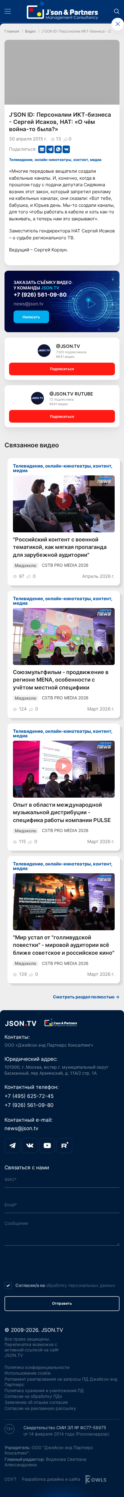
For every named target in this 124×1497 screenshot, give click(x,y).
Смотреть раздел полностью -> (86, 996)
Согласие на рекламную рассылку (40, 1408)
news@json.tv (28, 304)
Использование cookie (28, 1373)
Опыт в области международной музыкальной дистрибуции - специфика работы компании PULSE (62, 812)
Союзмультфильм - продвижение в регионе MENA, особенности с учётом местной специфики (60, 680)
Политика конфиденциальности (37, 1367)
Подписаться (62, 369)
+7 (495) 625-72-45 (29, 1096)
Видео (30, 31)
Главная (12, 31)
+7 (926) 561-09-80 (40, 295)
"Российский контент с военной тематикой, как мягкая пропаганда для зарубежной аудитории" (60, 547)
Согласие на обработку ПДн (33, 1396)
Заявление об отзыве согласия (36, 1402)
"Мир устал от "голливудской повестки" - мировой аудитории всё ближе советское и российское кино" (63, 945)
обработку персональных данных (80, 1285)
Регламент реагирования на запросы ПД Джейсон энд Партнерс (61, 1382)
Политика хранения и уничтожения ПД (44, 1390)
